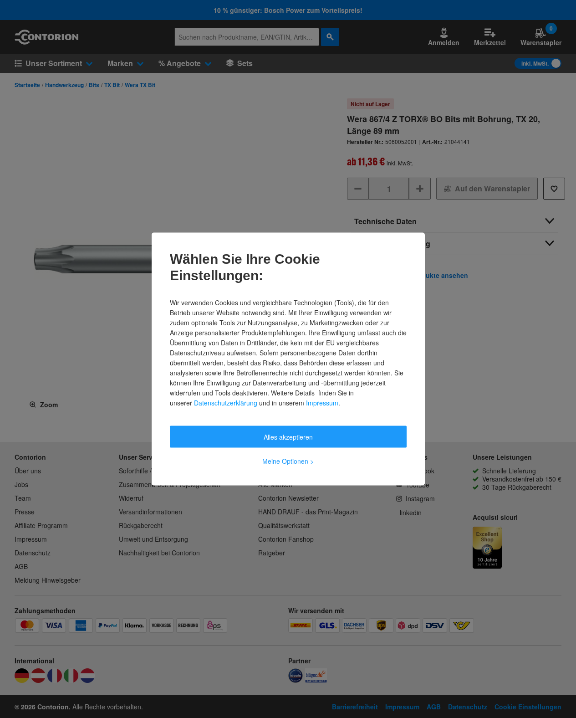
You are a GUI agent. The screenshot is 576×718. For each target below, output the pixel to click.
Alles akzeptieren (288, 436)
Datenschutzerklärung (225, 402)
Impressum (322, 402)
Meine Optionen (288, 461)
